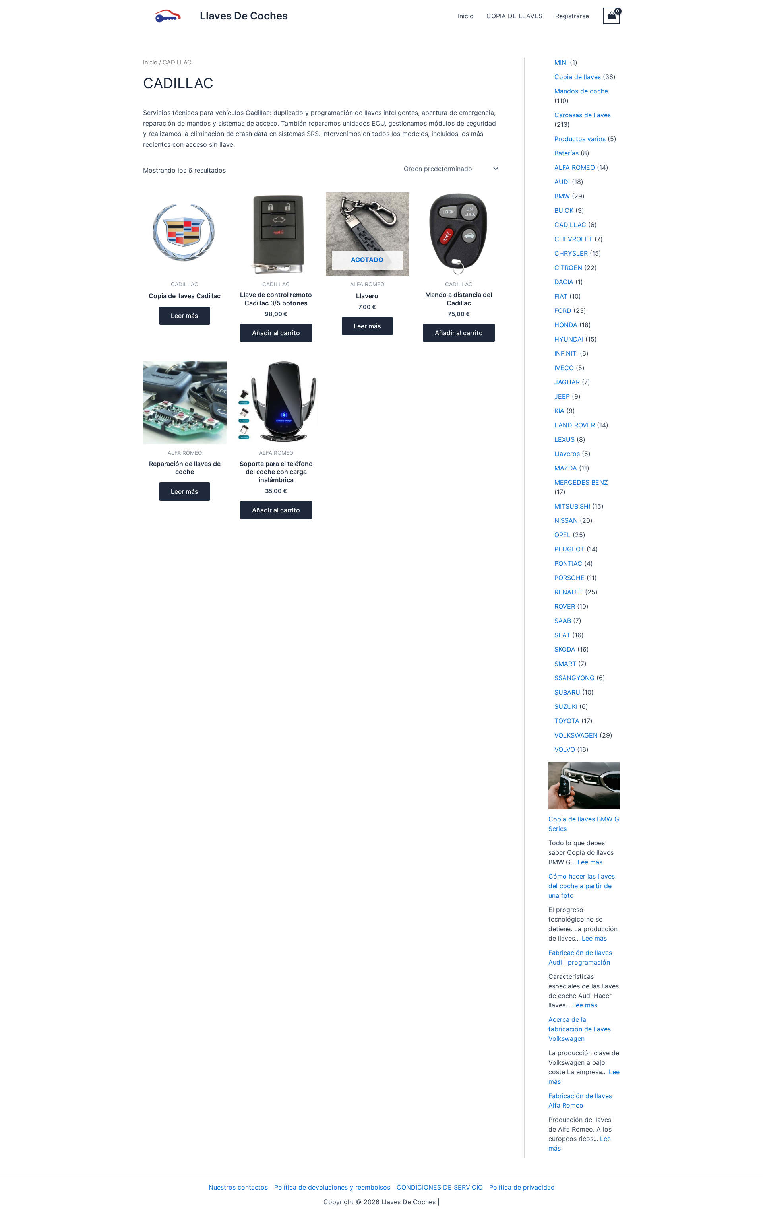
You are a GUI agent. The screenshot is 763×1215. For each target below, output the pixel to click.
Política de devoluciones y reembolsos (332, 1187)
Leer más (184, 316)
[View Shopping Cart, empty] (611, 16)
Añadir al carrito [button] (276, 333)
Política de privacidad (522, 1187)
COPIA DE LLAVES (514, 16)
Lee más (589, 862)
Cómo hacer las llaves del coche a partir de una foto (581, 885)
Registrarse (572, 16)
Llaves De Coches (244, 16)
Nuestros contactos (238, 1187)
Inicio (466, 16)
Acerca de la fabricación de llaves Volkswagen (579, 1028)
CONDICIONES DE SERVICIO (440, 1187)
